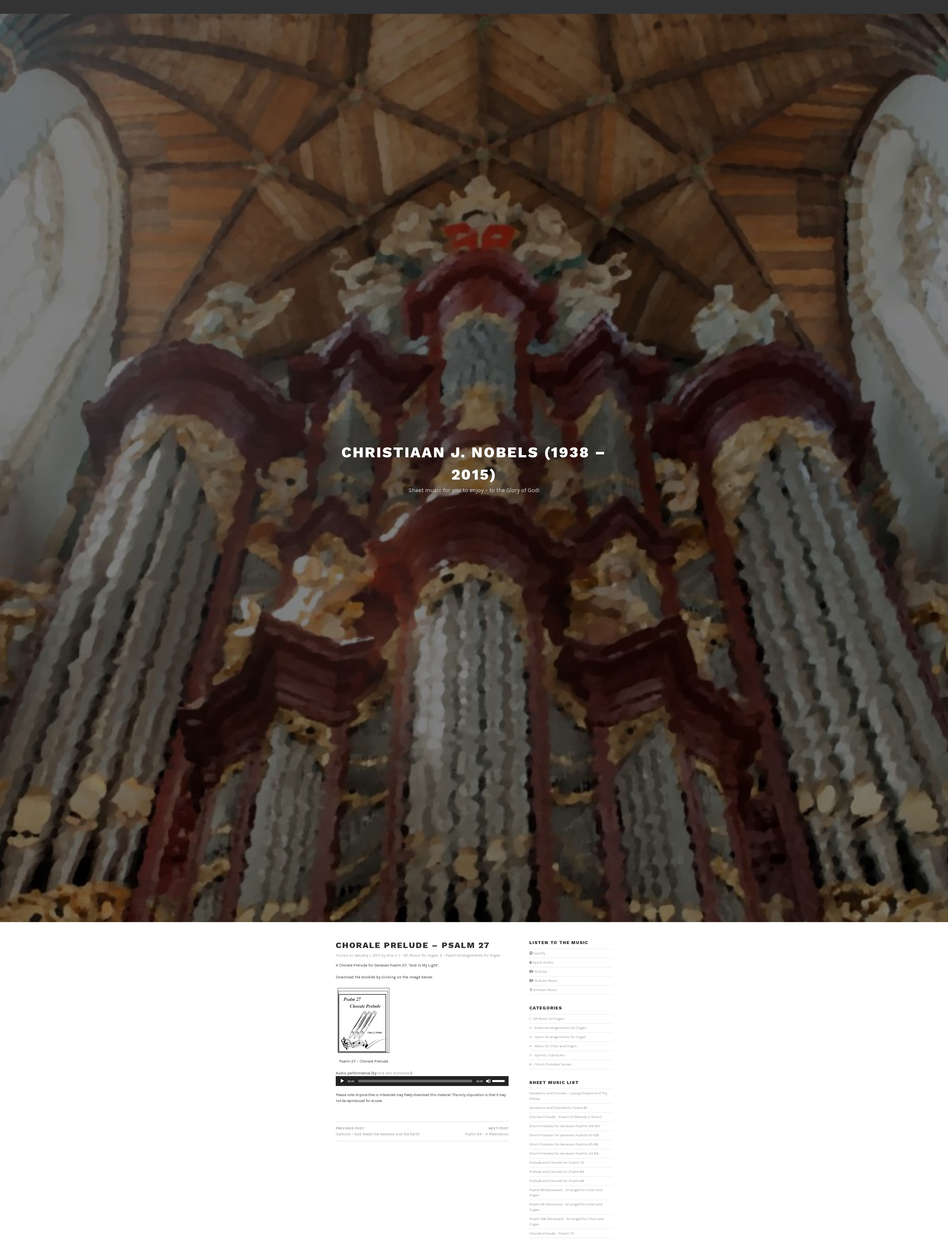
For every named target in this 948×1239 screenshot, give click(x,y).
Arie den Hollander (394, 1073)
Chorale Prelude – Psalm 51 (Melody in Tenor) (565, 1117)
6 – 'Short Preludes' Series (550, 1064)
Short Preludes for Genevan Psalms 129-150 (564, 1126)
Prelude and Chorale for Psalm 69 (556, 1172)
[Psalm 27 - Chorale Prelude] (364, 1020)
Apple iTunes (542, 962)
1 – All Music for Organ (546, 1019)
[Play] (342, 1081)
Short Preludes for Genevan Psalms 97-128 (564, 1135)
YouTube (540, 971)
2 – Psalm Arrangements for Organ (557, 1028)
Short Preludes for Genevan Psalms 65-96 (563, 1144)
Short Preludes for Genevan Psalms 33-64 (563, 1153)
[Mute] (488, 1081)
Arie (389, 955)
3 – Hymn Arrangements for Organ (557, 1037)
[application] (422, 1081)
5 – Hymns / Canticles (547, 1055)
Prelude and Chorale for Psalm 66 (556, 1181)
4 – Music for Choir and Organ (553, 1046)
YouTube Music (545, 981)
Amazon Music (545, 990)
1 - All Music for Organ (418, 955)
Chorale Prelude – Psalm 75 (551, 1233)
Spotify (539, 953)
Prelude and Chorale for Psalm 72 (556, 1163)
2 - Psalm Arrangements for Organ (470, 955)
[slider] (499, 1080)
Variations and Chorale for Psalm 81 (558, 1108)
